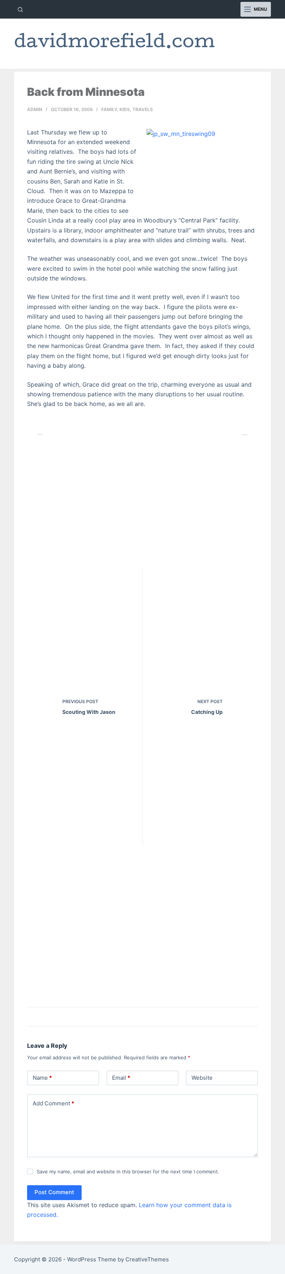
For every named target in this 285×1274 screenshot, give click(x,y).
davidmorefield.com (114, 43)
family (109, 109)
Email (121, 1077)
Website (202, 1077)
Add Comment (53, 1103)
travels (142, 109)
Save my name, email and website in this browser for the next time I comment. (128, 1171)
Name (42, 1077)
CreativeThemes (147, 1259)
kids (124, 109)
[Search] (20, 9)
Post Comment (54, 1192)
